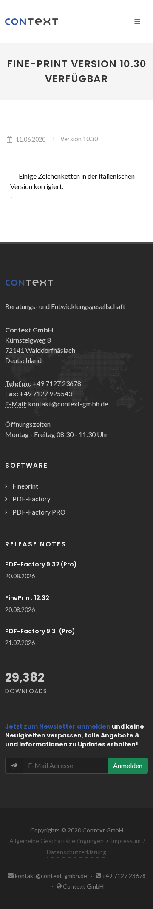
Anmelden (127, 765)
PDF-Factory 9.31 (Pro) (40, 631)
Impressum (126, 840)
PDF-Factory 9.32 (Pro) (41, 564)
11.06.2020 (30, 139)
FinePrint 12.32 (27, 598)
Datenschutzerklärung (76, 851)
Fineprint (25, 486)
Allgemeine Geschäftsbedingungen (56, 840)
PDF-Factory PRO (38, 512)
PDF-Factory (31, 499)
